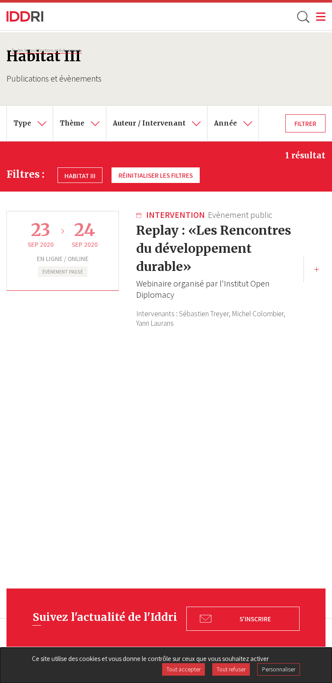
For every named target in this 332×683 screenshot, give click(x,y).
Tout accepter (183, 669)
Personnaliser (278, 669)
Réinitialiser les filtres (155, 175)
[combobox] (29, 123)
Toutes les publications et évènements (47, 50)
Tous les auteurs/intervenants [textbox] (159, 112)
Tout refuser (231, 669)
